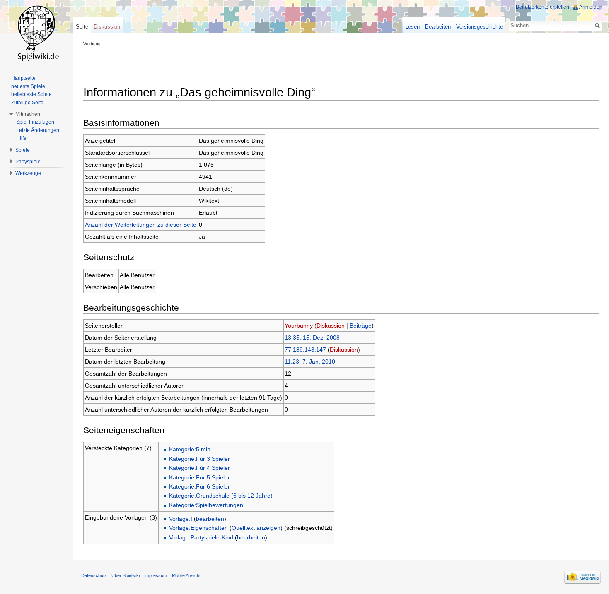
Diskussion (331, 325)
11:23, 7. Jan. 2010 (310, 361)
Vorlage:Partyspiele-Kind (201, 537)
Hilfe (21, 138)
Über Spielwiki (125, 575)
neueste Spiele (28, 86)
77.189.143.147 (305, 349)
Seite (82, 27)
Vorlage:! (180, 518)
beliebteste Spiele (31, 94)
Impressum (155, 575)
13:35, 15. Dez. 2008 (312, 337)
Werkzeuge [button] (28, 173)
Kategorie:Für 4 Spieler (199, 468)
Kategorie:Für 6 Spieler (199, 486)
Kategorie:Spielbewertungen (206, 505)
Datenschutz (94, 575)
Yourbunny (299, 325)
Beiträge (361, 325)
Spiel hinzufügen (35, 122)
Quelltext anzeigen (256, 528)
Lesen (412, 27)
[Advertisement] (234, 64)
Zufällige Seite (27, 102)
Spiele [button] (22, 150)
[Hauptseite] (36, 33)
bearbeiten (210, 518)
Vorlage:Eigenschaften (198, 528)
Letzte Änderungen (37, 130)
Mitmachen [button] (27, 114)
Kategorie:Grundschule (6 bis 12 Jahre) (221, 495)
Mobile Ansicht (186, 575)
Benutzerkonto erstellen (542, 7)
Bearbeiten (438, 27)
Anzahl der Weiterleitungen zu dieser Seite (140, 224)
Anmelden (590, 7)
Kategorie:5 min (189, 449)
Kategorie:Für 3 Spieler (199, 458)
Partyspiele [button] (28, 162)
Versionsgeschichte (479, 27)
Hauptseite (23, 78)
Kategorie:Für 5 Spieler (199, 477)
